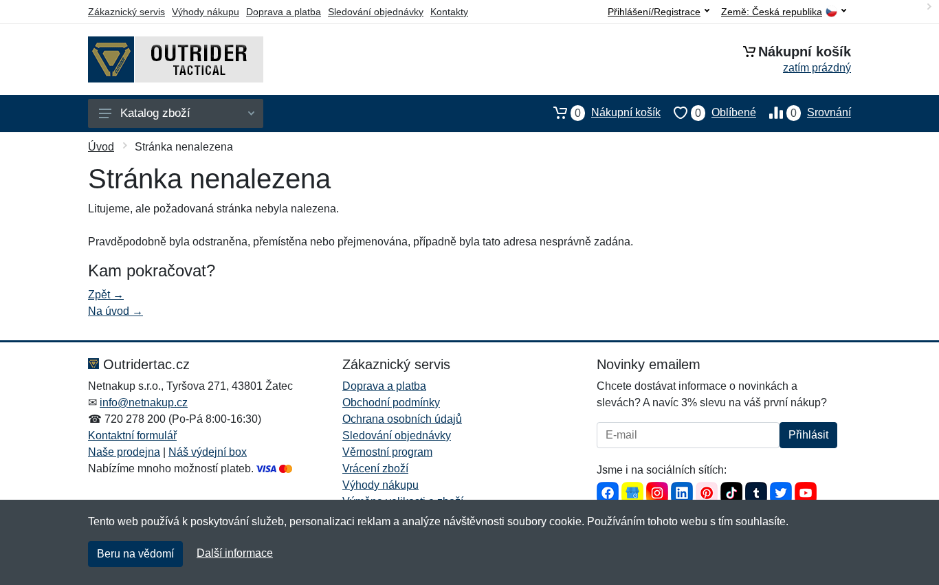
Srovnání (821, 113)
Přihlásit (808, 435)
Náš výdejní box (207, 452)
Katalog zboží (155, 113)
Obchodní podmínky (391, 402)
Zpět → (106, 294)
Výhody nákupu (205, 11)
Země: (771, 12)
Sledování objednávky (375, 11)
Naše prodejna (124, 452)
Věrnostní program (387, 452)
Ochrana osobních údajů (402, 419)
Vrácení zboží (375, 468)
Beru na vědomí (135, 554)
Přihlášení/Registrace (654, 11)
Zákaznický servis (126, 11)
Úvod (101, 147)
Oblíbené (725, 113)
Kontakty (449, 11)
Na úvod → (115, 311)
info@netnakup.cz (144, 402)
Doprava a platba (283, 11)
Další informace (235, 553)
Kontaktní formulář (132, 435)
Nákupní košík (618, 113)
